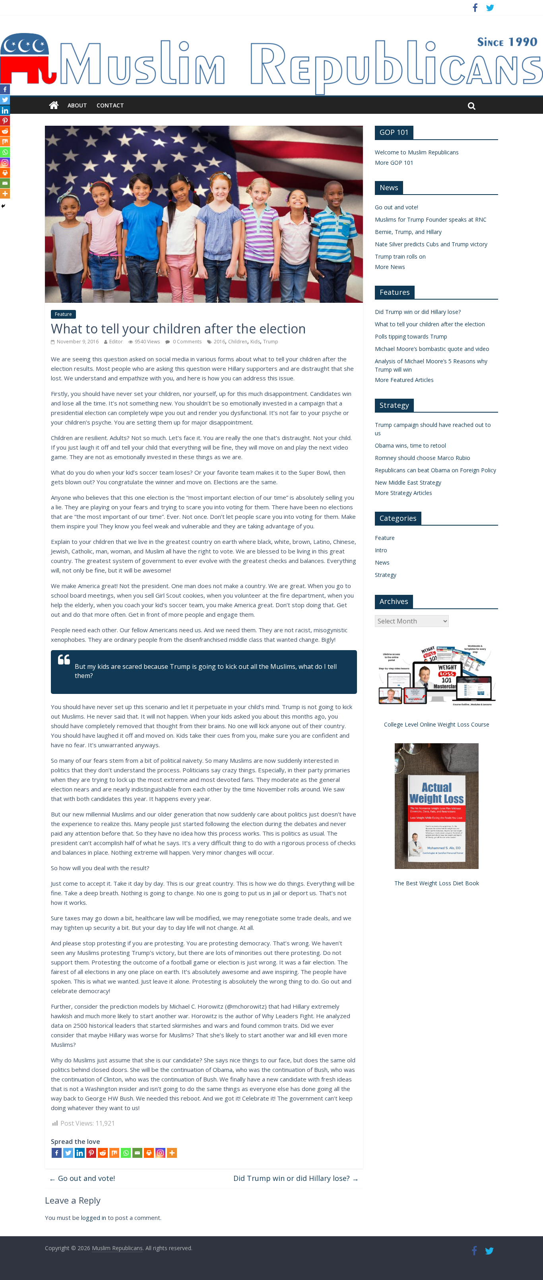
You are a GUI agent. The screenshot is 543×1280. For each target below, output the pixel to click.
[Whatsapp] (126, 1153)
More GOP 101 (394, 162)
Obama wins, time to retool (410, 445)
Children (237, 341)
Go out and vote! (82, 1178)
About (77, 105)
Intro (381, 550)
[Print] (149, 1153)
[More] (172, 1153)
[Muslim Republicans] (271, 37)
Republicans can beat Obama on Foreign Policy (435, 470)
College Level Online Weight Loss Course (436, 724)
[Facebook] (57, 1153)
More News (390, 267)
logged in (93, 1218)
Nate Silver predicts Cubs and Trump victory (431, 244)
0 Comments (187, 341)
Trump (270, 341)
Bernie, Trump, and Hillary (408, 232)
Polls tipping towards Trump (411, 336)
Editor (116, 341)
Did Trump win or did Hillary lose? (296, 1178)
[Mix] (114, 1153)
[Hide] (3, 206)
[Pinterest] (91, 1153)
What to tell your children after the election (430, 324)
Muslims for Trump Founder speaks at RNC (431, 219)
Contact (110, 105)
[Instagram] (160, 1153)
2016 (219, 341)
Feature (63, 314)
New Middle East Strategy (408, 482)
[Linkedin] (80, 1153)
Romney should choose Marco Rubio (422, 458)
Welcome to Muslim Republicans (417, 152)
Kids (255, 341)
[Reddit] (103, 1153)
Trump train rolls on (400, 256)
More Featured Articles (404, 380)
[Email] (137, 1153)
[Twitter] (68, 1153)
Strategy (385, 575)
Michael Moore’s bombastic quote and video (432, 349)
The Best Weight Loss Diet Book (436, 883)
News (382, 562)
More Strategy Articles (403, 493)
